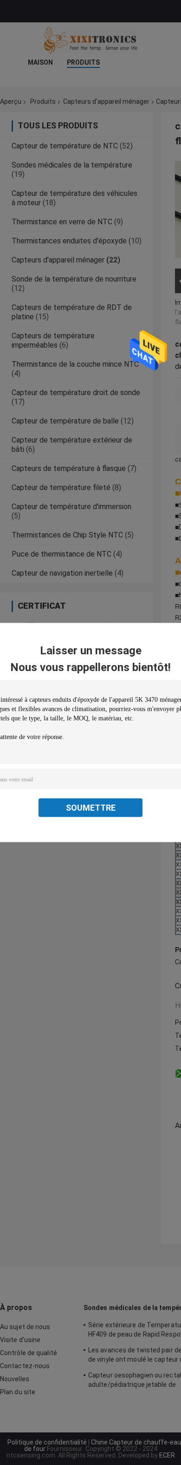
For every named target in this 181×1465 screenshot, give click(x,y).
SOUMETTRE (91, 808)
